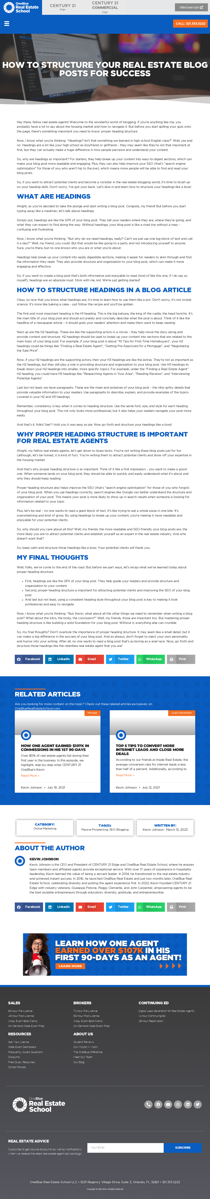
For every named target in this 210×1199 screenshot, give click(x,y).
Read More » (30, 775)
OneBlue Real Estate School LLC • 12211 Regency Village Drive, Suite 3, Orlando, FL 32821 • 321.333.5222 (105, 1182)
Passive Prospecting (94, 829)
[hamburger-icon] (6, 24)
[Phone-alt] (148, 1105)
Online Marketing (44, 828)
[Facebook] (158, 1105)
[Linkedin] (188, 1105)
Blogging (122, 829)
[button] (29, 659)
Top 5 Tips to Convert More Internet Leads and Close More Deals (150, 750)
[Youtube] (168, 1105)
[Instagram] (178, 1105)
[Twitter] (198, 1105)
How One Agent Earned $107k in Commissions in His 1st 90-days (55, 748)
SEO (112, 829)
